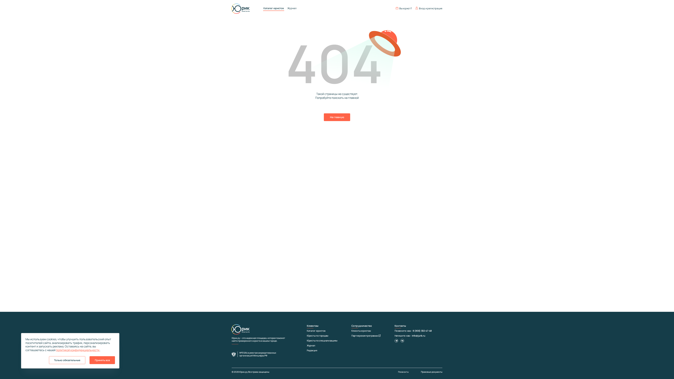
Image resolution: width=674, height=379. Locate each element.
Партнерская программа (364, 335)
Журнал (291, 8)
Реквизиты (403, 372)
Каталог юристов (273, 8)
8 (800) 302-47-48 (422, 330)
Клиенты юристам (361, 330)
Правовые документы (431, 371)
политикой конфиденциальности (78, 350)
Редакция (312, 350)
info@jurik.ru (418, 335)
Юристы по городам (317, 335)
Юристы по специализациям (322, 340)
